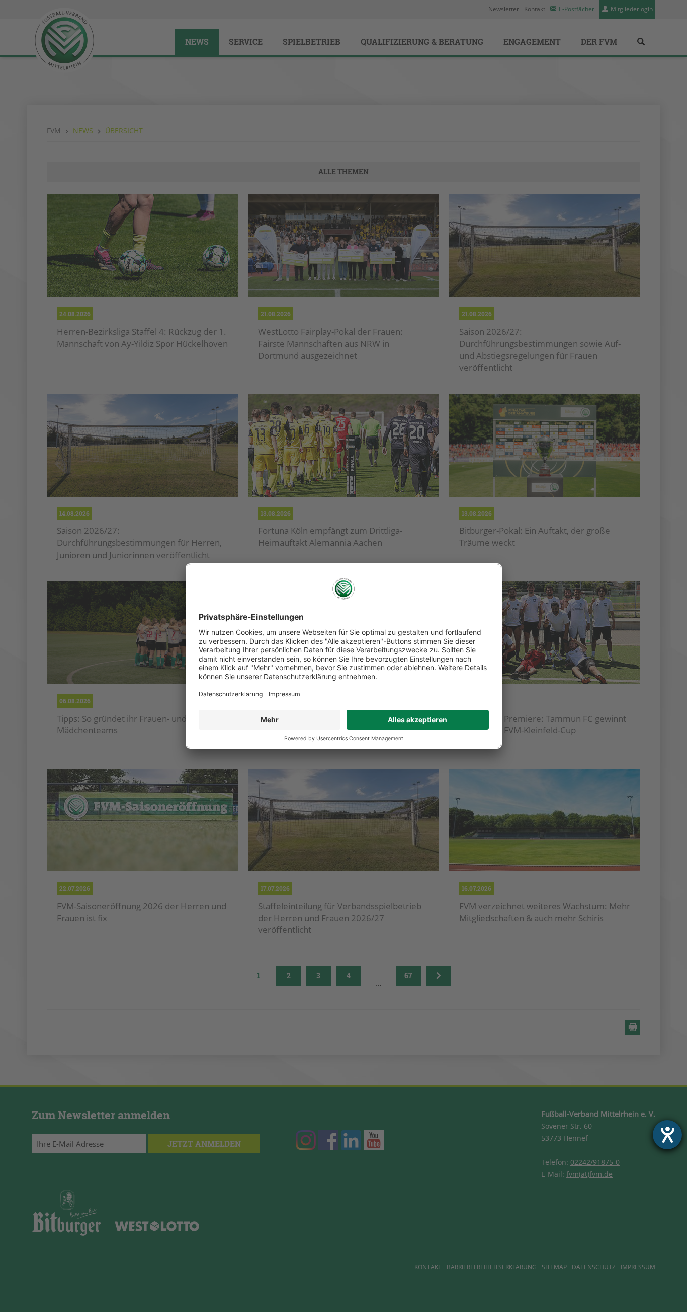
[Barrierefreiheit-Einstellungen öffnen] (667, 1134)
